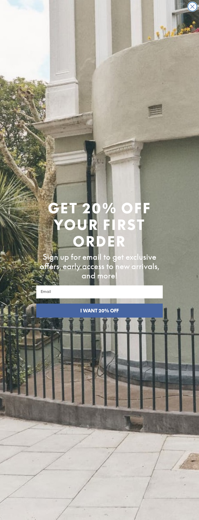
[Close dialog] (192, 6)
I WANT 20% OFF (99, 310)
